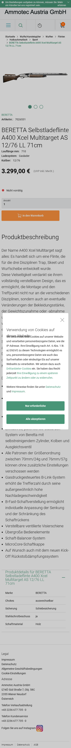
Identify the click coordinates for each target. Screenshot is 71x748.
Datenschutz (53, 386)
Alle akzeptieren (35, 418)
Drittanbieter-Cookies (18, 368)
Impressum (18, 391)
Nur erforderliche (35, 405)
